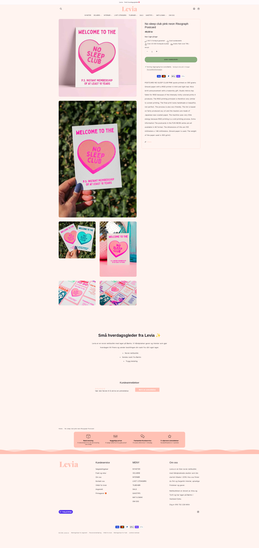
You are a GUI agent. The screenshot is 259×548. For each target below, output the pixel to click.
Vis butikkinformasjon (154, 69)
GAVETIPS (136, 493)
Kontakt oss (100, 481)
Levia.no (66, 533)
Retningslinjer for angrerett (79, 532)
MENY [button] (136, 462)
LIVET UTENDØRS (139, 481)
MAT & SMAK (138, 497)
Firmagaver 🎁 (101, 493)
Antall (147, 47)
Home (60, 428)
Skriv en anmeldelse (147, 390)
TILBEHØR (136, 485)
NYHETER (136, 469)
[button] (61, 9)
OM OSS (136, 501)
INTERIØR (136, 477)
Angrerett (99, 489)
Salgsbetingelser (102, 469)
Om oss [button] (173, 462)
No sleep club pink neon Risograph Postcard (79, 428)
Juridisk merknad (134, 532)
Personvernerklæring (95, 532)
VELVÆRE (136, 473)
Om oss (98, 477)
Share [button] (149, 142)
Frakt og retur (101, 473)
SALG (135, 489)
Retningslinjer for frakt (120, 532)
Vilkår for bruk (101, 485)
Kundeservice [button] (103, 462)
